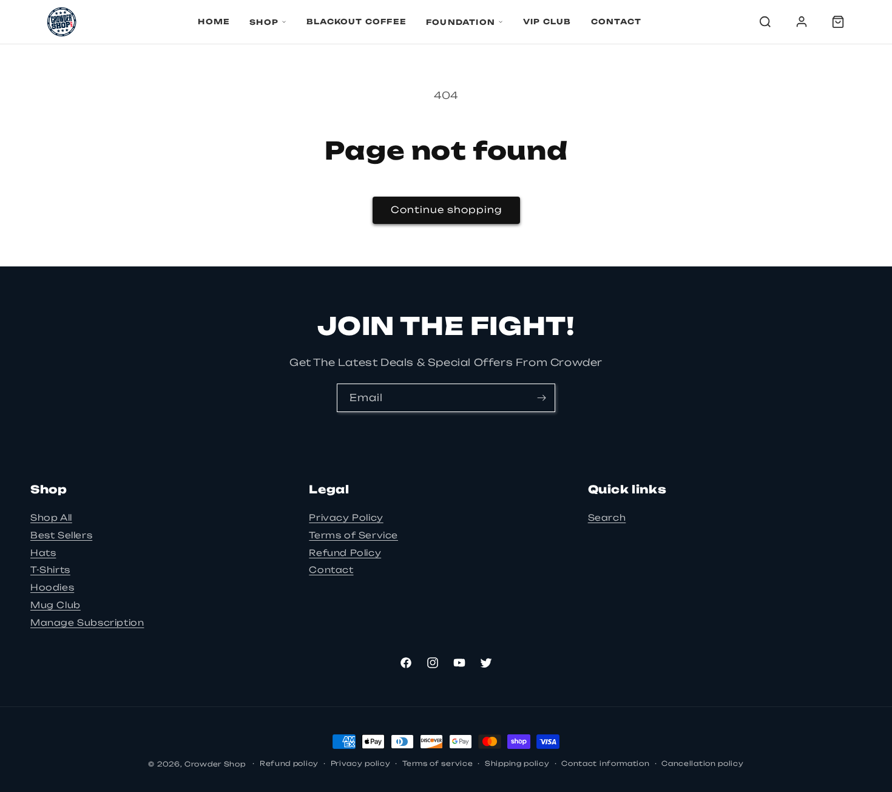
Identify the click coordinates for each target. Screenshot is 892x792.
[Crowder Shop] (61, 21)
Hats (43, 552)
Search (607, 517)
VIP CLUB (547, 21)
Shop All (51, 517)
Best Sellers (61, 535)
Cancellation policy (702, 763)
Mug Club (55, 605)
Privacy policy (361, 763)
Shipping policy (517, 763)
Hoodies (52, 587)
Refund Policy (345, 552)
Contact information (605, 763)
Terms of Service (353, 535)
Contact (331, 569)
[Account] (801, 21)
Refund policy (289, 763)
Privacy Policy (346, 517)
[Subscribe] (541, 398)
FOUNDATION (460, 22)
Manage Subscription (87, 622)
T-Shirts (50, 569)
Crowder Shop (214, 764)
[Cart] (838, 21)
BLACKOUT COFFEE (356, 21)
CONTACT (616, 21)
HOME (214, 21)
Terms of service (437, 763)
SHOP (264, 22)
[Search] (765, 21)
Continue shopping (446, 209)
